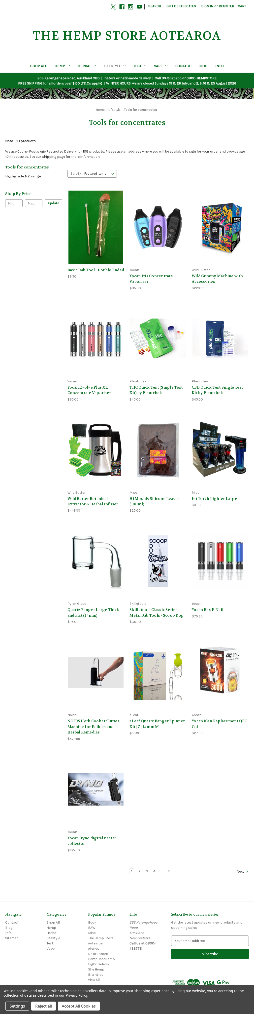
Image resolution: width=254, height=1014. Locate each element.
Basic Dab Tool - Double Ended (95, 270)
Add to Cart (96, 236)
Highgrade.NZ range (23, 176)
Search (154, 6)
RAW (91, 928)
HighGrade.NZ (99, 964)
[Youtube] (139, 6)
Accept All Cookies (79, 1006)
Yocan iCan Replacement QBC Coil (219, 724)
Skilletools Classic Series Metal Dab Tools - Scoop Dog (156, 612)
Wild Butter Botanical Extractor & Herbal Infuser (92, 501)
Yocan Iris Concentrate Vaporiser (151, 279)
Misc (92, 933)
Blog (202, 66)
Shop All (38, 66)
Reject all (43, 1006)
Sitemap (12, 938)
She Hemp (96, 969)
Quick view (95, 218)
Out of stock (158, 236)
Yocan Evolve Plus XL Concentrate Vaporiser (89, 390)
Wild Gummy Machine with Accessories (217, 279)
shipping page (53, 157)
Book (92, 922)
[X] (113, 6)
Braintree (95, 975)
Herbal (84, 66)
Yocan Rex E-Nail (207, 609)
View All (94, 980)
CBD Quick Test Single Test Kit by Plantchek (217, 390)
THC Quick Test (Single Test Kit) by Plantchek (156, 390)
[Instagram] (130, 6)
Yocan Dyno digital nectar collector (91, 841)
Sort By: (76, 173)
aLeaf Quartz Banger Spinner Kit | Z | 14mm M (157, 724)
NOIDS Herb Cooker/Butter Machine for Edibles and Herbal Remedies (93, 727)
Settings (17, 1006)
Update (53, 203)
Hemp (60, 66)
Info (219, 66)
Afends (93, 948)
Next (241, 871)
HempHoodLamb (101, 959)
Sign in (207, 6)
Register (226, 6)
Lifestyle (112, 66)
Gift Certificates (181, 6)
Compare (94, 227)
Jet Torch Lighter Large (214, 498)
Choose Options (220, 570)
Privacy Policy (76, 995)
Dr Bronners (98, 954)
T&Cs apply (91, 83)
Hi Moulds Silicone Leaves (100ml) (154, 501)
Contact (182, 66)
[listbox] (100, 173)
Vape (158, 66)
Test (137, 66)
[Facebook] (122, 6)
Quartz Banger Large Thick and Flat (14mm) (93, 612)
